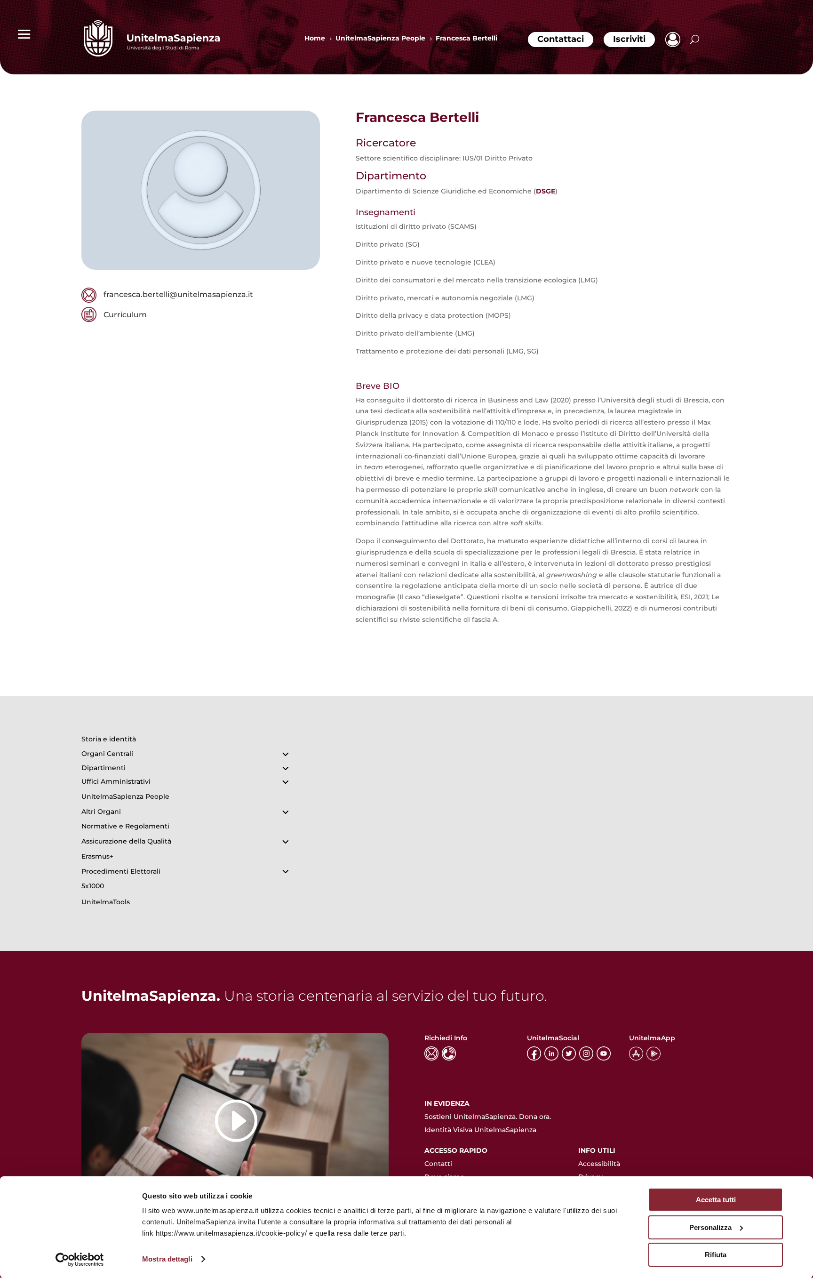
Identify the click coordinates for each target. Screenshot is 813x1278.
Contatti (438, 1163)
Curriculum (125, 314)
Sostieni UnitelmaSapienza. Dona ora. (487, 1116)
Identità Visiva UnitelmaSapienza (480, 1129)
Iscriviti (629, 39)
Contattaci (560, 39)
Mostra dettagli (167, 1259)
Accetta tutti (716, 1200)
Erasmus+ (97, 856)
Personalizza (710, 1227)
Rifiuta (715, 1255)
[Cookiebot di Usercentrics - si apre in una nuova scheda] (80, 1260)
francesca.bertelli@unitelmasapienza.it (178, 294)
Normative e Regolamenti (125, 826)
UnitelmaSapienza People (125, 796)
